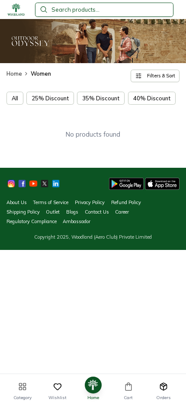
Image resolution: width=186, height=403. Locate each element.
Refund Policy (126, 202)
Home (14, 73)
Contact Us (97, 212)
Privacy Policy (90, 202)
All (15, 98)
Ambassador (76, 221)
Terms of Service (50, 202)
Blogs (72, 212)
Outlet (53, 212)
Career (122, 212)
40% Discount (151, 98)
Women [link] (41, 73)
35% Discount (100, 98)
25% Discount (50, 98)
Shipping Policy (23, 212)
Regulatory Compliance (31, 221)
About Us (16, 202)
